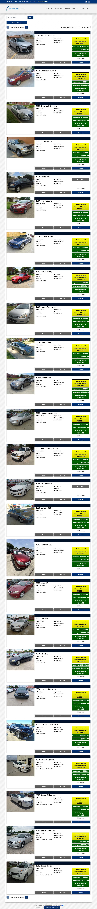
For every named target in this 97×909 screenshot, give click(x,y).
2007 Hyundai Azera (46, 413)
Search (30, 17)
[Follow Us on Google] (89, 2)
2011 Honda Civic (43, 378)
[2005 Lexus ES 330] (20, 514)
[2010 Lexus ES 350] (20, 557)
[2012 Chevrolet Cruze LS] (20, 112)
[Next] (26, 27)
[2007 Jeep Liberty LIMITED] (20, 454)
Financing (80, 62)
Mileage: (56, 40)
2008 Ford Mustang (44, 236)
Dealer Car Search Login (37, 905)
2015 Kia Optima (44, 484)
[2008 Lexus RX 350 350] (20, 695)
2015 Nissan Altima (45, 830)
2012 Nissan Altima (46, 795)
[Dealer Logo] (15, 8)
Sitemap (50, 905)
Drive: (37, 42)
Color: (37, 38)
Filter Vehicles (17, 23)
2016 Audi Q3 (45, 35)
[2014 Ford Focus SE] (20, 207)
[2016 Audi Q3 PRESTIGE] (20, 45)
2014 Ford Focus (44, 201)
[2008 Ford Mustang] (20, 242)
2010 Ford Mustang (44, 272)
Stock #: (56, 42)
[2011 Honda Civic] (20, 383)
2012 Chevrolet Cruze (46, 106)
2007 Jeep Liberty (47, 448)
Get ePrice (80, 180)
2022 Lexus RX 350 (47, 724)
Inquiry (44, 62)
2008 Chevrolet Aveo (46, 71)
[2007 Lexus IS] (20, 589)
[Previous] (8, 27)
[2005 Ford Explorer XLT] (20, 147)
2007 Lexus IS (42, 583)
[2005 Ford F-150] (20, 182)
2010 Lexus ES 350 (44, 545)
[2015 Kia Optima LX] (20, 489)
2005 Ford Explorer (45, 141)
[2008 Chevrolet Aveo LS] (20, 76)
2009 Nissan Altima (45, 760)
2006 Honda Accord (45, 307)
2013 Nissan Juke (44, 866)
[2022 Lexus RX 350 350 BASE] (20, 730)
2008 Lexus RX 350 (46, 689)
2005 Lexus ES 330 (44, 508)
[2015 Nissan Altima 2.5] (20, 840)
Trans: (37, 44)
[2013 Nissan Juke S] (20, 872)
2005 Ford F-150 (43, 177)
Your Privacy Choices (57, 905)
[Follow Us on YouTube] (86, 2)
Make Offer (62, 62)
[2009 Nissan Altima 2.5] (20, 766)
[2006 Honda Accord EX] (20, 313)
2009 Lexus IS (42, 654)
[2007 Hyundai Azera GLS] (20, 419)
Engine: (56, 38)
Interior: (38, 40)
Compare (81, 58)
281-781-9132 (43, 2)
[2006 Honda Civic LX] (20, 348)
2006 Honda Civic (45, 342)
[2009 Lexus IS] (20, 660)
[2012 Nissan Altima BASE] (20, 801)
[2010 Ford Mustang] (20, 277)
